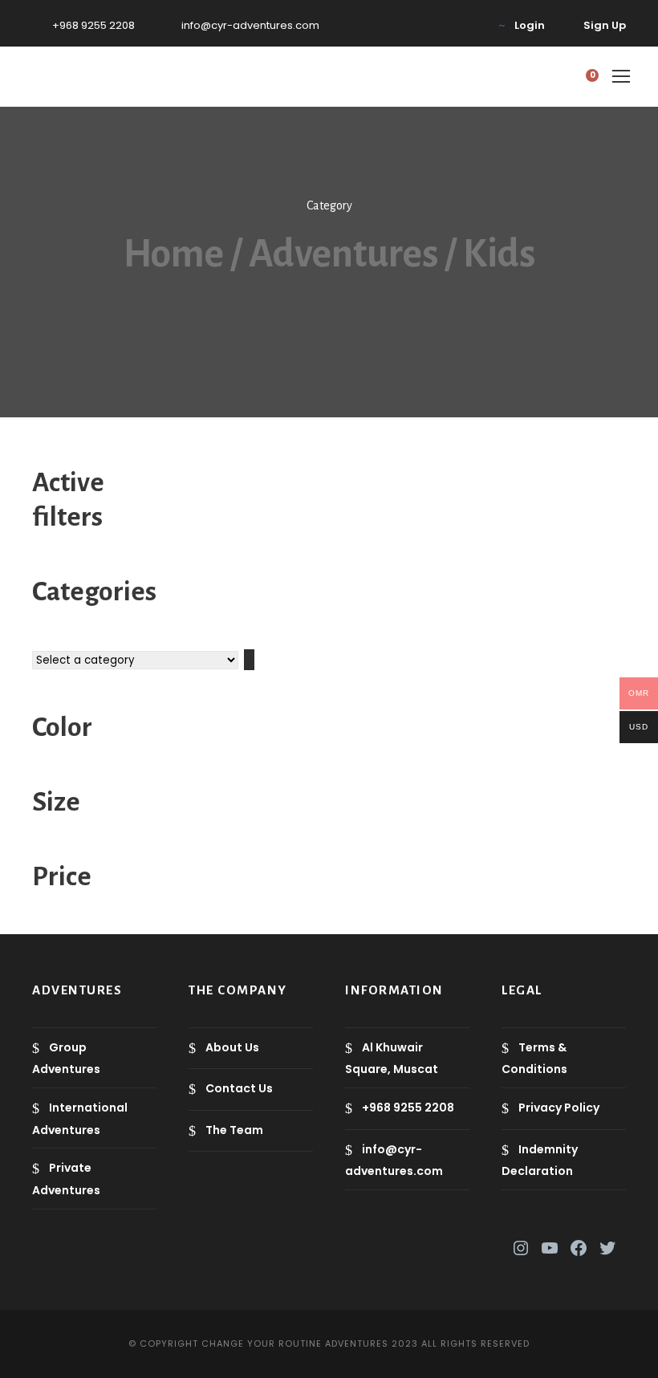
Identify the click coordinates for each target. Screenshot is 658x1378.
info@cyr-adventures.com (250, 25)
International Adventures (80, 1118)
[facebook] (395, 25)
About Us (232, 1047)
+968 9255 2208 (93, 25)
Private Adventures (66, 1178)
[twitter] (420, 25)
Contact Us (239, 1088)
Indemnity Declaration (540, 1160)
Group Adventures (66, 1058)
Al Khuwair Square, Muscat (391, 1058)
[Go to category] (249, 659)
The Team (234, 1130)
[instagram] (469, 25)
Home (174, 254)
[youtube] (445, 25)
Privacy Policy (558, 1108)
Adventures (343, 254)
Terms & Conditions (534, 1058)
